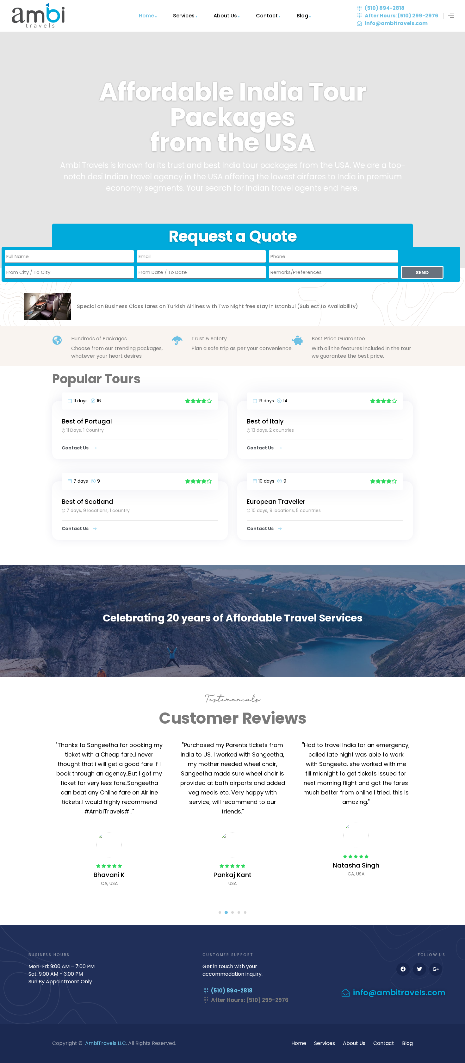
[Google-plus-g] (436, 969)
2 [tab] (226, 912)
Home (146, 15)
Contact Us (76, 448)
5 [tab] (245, 912)
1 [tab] (220, 912)
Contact (267, 15)
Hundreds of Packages (99, 338)
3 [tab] (232, 912)
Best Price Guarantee (338, 338)
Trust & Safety (209, 338)
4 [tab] (239, 912)
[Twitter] (419, 969)
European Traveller (276, 501)
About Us (225, 15)
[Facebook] (403, 969)
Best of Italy (265, 421)
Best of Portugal (87, 421)
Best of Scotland (87, 501)
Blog (302, 15)
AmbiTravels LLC (105, 1043)
